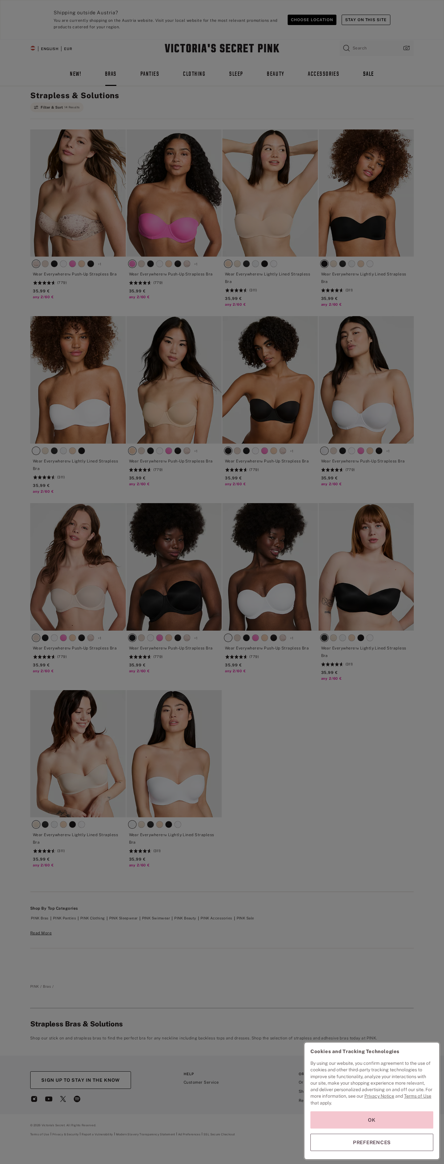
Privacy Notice (379, 1096)
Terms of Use (417, 1096)
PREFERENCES (372, 1142)
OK (372, 1120)
